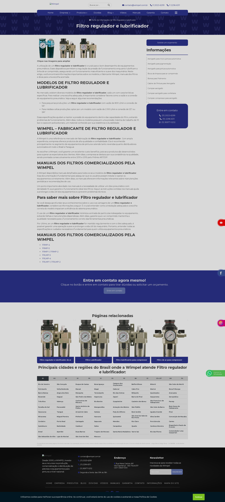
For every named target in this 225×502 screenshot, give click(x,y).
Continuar (198, 497)
